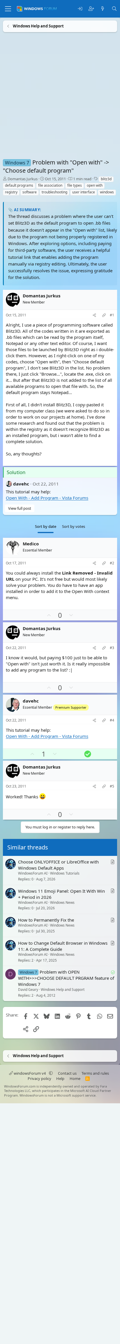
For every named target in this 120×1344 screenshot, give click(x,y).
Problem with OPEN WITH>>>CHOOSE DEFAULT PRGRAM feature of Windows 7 (66, 978)
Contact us (67, 1073)
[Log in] (80, 8)
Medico (31, 544)
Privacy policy (39, 1078)
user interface (83, 192)
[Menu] (8, 9)
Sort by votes (73, 526)
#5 (112, 786)
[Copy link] (104, 315)
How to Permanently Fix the (46, 920)
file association (50, 185)
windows (107, 192)
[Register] (91, 8)
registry (11, 192)
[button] (51, 1073)
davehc (21, 484)
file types (74, 185)
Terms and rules (95, 1073)
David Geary (28, 989)
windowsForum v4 (30, 1073)
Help (60, 1078)
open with (95, 185)
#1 (112, 315)
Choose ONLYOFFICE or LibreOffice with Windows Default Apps (58, 865)
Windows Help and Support (62, 989)
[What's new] (102, 8)
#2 (112, 563)
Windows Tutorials (65, 873)
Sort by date (45, 526)
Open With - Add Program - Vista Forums (47, 498)
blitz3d (106, 178)
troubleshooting (54, 192)
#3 (112, 647)
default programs (19, 185)
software (29, 192)
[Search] (114, 8)
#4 (112, 720)
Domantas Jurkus (23, 178)
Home (75, 1078)
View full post (19, 508)
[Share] (94, 315)
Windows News (62, 902)
